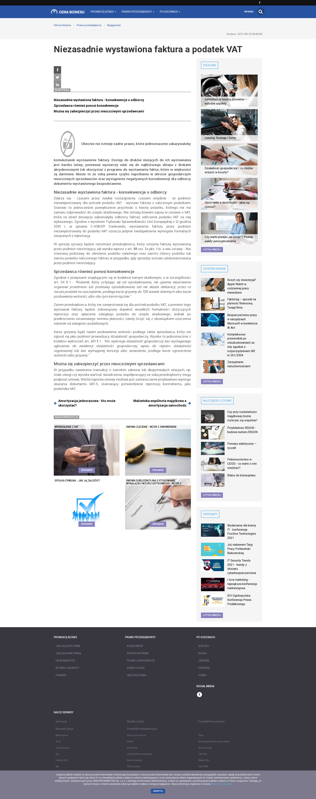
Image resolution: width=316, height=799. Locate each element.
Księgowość (114, 25)
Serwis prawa (133, 766)
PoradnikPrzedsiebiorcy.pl (142, 728)
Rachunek (132, 748)
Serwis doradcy (134, 760)
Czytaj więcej (212, 249)
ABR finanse (62, 735)
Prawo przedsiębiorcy (89, 25)
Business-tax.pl (64, 728)
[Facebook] (57, 70)
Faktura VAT (62, 760)
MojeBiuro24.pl (135, 721)
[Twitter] (57, 77)
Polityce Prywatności (221, 784)
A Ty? (58, 741)
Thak (200, 735)
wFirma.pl (61, 721)
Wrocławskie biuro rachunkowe (214, 741)
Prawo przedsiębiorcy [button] (137, 11)
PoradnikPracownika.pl (211, 721)
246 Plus (202, 754)
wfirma (248, 11)
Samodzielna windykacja (139, 754)
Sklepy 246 (203, 760)
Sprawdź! (86, 470)
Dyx (57, 754)
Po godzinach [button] (169, 11)
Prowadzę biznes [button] (102, 11)
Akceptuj (158, 791)
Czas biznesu (62, 748)
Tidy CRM (203, 766)
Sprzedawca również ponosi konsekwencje (86, 105)
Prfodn (130, 741)
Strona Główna (62, 25)
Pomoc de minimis (136, 735)
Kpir (57, 766)
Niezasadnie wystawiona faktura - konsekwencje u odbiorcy (99, 100)
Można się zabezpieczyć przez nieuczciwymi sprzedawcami (99, 111)
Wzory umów (204, 748)
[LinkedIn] (57, 84)
